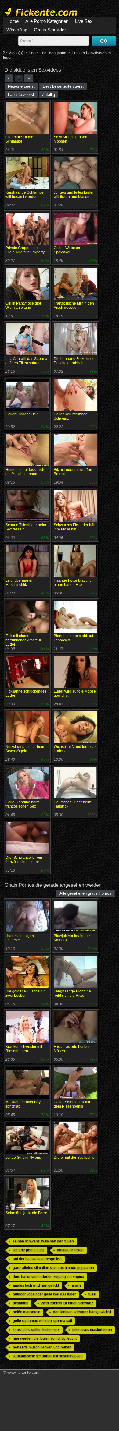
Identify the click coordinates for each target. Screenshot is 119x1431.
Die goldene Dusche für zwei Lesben (25, 993)
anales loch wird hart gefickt (36, 1285)
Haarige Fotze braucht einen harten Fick (72, 582)
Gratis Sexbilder (50, 29)
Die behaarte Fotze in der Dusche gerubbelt (75, 361)
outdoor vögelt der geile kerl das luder (44, 1294)
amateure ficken (70, 1250)
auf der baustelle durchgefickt (37, 1259)
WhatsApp (16, 29)
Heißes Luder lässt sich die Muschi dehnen (24, 471)
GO (103, 41)
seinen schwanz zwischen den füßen (43, 1241)
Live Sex (83, 21)
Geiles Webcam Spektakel (67, 250)
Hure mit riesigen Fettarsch (19, 938)
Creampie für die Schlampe (19, 139)
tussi (92, 1294)
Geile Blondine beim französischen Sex (22, 804)
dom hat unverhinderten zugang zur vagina (48, 1276)
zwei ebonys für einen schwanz (67, 1303)
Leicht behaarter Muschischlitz (19, 582)
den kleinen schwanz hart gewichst (82, 1312)
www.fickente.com (23, 1372)
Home (12, 21)
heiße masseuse (26, 1312)
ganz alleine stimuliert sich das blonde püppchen (53, 1268)
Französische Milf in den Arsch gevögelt (74, 305)
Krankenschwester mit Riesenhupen (23, 1049)
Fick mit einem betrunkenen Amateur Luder (23, 640)
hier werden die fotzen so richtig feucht (45, 1338)
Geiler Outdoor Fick (21, 414)
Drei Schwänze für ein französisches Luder (23, 859)
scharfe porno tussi (28, 1250)
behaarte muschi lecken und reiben (42, 1347)
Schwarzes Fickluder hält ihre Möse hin (74, 527)
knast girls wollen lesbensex (36, 1329)
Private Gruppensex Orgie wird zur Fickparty (25, 250)
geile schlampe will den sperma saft (42, 1321)
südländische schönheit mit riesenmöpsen (48, 1356)
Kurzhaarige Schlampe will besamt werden (24, 194)
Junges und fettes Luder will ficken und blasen (74, 194)
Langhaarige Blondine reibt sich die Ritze (72, 993)
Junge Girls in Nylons (23, 1157)
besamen (20, 1303)
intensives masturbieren (92, 1329)
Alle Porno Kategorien (46, 21)
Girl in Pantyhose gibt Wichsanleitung (23, 305)
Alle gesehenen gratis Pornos (85, 893)
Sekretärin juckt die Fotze (26, 1213)
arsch (76, 1285)
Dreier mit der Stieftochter (75, 1157)
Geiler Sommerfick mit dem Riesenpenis (72, 1104)
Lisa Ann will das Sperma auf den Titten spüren (26, 361)
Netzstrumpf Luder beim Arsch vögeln (25, 749)
